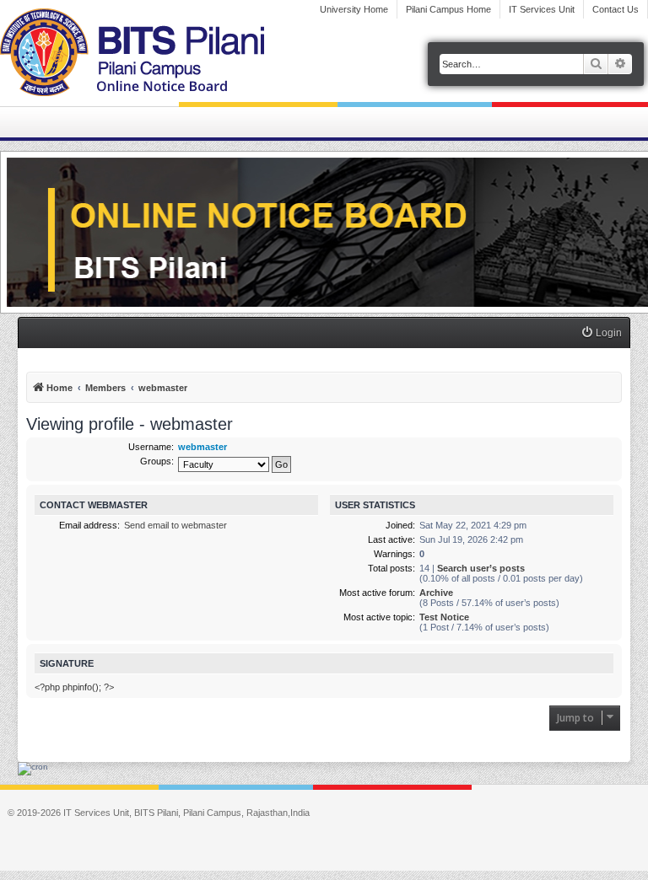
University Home (354, 9)
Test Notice (444, 617)
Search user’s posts (481, 568)
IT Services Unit (542, 9)
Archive (436, 593)
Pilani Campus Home (448, 9)
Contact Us (615, 9)
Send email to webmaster (175, 525)
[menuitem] (601, 333)
